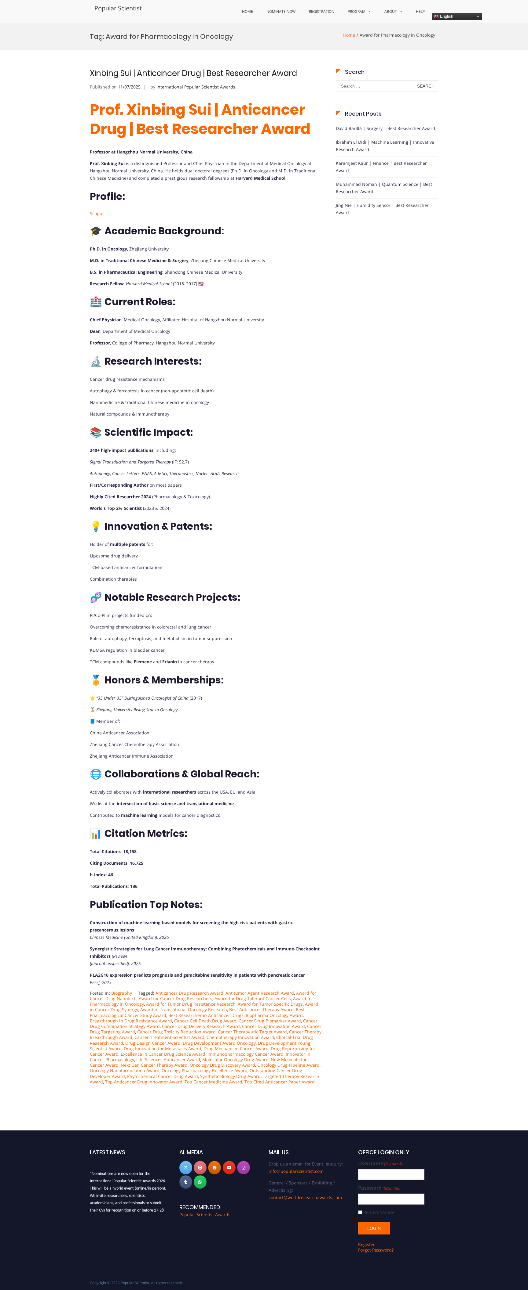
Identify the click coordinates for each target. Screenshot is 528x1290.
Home (247, 11)
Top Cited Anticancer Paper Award (279, 1082)
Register (366, 1244)
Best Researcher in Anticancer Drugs (206, 1015)
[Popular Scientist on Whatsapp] (200, 1182)
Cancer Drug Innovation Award (273, 1026)
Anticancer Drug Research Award (189, 993)
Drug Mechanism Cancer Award (236, 1048)
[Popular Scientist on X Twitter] (185, 1167)
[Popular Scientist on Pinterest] (200, 1167)
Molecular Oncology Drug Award (235, 1059)
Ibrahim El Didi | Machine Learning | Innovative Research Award (385, 145)
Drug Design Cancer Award (153, 1043)
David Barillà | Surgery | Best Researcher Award (385, 128)
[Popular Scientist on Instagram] (243, 1167)
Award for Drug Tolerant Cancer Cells (253, 998)
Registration (321, 11)
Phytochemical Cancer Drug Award (162, 1076)
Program (356, 11)
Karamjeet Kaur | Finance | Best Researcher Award (381, 166)
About (390, 11)
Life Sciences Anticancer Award (168, 1059)
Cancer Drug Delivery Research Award (201, 1026)
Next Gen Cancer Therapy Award (154, 1065)
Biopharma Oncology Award (274, 1015)
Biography (121, 993)
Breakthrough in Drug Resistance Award (131, 1021)
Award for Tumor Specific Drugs (270, 1004)
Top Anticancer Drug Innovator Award (143, 1082)
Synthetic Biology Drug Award (230, 1076)
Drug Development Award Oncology (219, 1043)
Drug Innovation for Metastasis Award (162, 1048)
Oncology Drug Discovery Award (222, 1065)
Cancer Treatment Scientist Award (169, 1037)
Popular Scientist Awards (204, 1214)
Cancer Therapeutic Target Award (252, 1032)
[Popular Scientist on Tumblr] (185, 1182)
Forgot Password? (376, 1250)
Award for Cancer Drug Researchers (175, 998)
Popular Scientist (118, 8)
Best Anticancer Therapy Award (261, 1009)
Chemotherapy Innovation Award (240, 1037)
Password (379, 1188)
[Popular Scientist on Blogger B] (214, 1167)
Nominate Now (280, 11)
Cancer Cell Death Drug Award (205, 1021)
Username (380, 1163)
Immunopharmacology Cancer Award (245, 1054)
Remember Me (378, 1212)
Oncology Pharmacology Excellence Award (205, 1070)
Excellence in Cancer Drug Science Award (163, 1054)
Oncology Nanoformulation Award (125, 1070)
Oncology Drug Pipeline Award (288, 1065)
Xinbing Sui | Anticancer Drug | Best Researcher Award (193, 73)
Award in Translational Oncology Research (183, 1009)
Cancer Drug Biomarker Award (270, 1021)
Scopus (97, 213)
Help (420, 11)
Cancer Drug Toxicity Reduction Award (176, 1032)
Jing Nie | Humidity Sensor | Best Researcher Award (382, 208)
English (446, 16)
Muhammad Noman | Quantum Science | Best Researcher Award (384, 187)
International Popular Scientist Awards (195, 87)
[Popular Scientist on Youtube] (229, 1167)
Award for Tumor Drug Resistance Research (191, 1004)
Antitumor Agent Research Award (260, 993)
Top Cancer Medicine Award (213, 1082)
